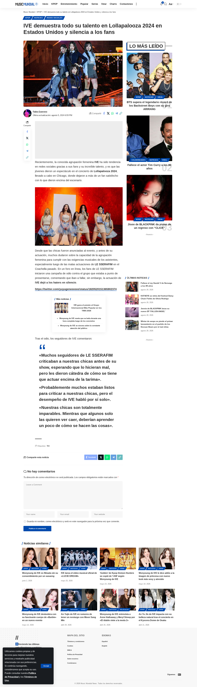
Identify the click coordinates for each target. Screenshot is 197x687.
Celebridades (138, 160)
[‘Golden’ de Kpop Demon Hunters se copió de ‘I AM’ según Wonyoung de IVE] (118, 558)
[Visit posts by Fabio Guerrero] (27, 113)
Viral (160, 97)
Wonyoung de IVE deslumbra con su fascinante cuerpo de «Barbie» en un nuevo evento (39, 617)
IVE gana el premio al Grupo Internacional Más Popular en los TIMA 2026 (86, 308)
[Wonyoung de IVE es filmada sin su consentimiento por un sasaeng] (40, 558)
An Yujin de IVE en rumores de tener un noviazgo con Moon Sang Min (78, 617)
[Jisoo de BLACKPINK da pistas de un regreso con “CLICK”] (149, 197)
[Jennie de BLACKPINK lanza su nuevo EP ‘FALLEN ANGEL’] (132, 312)
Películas (124, 609)
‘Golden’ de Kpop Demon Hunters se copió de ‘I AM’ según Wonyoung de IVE (117, 576)
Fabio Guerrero (40, 111)
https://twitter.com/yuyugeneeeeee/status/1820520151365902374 (76, 289)
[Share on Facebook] (104, 113)
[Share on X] (108, 113)
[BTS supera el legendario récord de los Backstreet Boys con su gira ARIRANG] (149, 75)
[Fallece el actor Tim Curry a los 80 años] (149, 138)
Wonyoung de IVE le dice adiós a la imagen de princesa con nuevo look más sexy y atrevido (156, 576)
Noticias (38, 18)
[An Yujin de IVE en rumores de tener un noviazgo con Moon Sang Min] (79, 599)
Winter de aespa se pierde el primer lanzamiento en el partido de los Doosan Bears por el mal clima (157, 324)
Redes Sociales (54, 18)
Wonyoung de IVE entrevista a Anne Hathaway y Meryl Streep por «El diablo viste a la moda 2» (117, 617)
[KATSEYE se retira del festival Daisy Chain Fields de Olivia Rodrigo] (132, 299)
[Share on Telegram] (116, 113)
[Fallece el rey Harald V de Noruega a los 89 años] (132, 287)
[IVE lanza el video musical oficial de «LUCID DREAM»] (79, 558)
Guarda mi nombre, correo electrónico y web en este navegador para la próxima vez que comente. (73, 521)
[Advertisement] (79, 140)
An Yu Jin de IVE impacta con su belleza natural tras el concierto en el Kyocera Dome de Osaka (156, 617)
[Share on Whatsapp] (112, 113)
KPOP (27, 18)
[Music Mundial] (26, 4)
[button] (46, 666)
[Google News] (179, 674)
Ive (48, 446)
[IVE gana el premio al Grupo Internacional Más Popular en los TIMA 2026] (61, 308)
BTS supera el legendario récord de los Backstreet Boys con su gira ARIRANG (149, 106)
